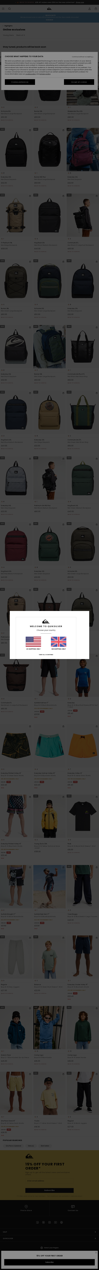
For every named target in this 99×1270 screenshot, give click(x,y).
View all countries (46, 655)
